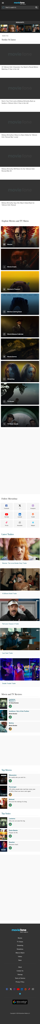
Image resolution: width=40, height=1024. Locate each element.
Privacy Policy (20, 982)
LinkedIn (20, 517)
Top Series (6, 813)
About (20, 967)
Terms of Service (20, 978)
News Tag (5, 36)
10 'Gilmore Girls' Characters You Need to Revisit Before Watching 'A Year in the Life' (20, 68)
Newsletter (19, 525)
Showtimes (20, 949)
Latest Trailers (8, 534)
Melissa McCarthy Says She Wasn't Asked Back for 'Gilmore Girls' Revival (18, 204)
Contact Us (20, 971)
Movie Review (13, 713)
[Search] (36, 7)
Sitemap (20, 974)
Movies (20, 938)
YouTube (6, 517)
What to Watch (20, 953)
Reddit (33, 517)
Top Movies (7, 769)
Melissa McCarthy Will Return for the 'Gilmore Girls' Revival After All (18, 170)
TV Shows (20, 942)
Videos (20, 956)
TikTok (6, 525)
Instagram (32, 508)
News (20, 960)
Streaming (20, 945)
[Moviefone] (20, 3)
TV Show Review (14, 703)
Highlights (20, 22)
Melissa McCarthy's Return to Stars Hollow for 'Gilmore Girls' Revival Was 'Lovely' (19, 136)
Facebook (6, 508)
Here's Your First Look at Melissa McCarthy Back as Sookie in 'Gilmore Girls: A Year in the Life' (18, 102)
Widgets (33, 525)
